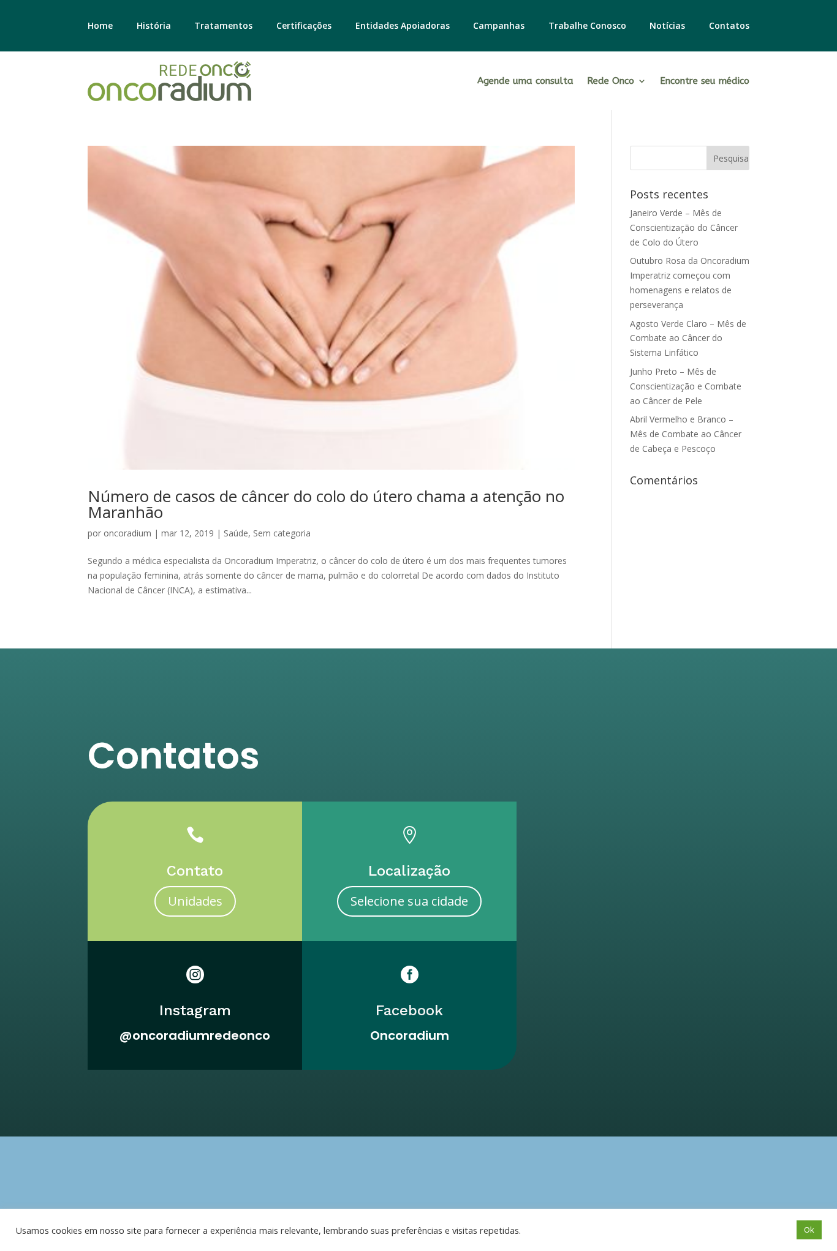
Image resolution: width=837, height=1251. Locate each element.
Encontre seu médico (704, 80)
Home (100, 26)
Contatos (729, 26)
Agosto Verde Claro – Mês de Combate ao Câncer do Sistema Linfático (688, 338)
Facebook (409, 1010)
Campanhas (499, 26)
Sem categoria (282, 533)
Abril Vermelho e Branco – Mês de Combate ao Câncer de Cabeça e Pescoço (685, 433)
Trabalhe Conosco (587, 26)
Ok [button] (809, 1229)
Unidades (195, 901)
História (154, 26)
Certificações (303, 26)
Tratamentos (223, 26)
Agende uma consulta (525, 80)
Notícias (667, 26)
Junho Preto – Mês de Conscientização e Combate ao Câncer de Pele (685, 386)
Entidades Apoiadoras (402, 26)
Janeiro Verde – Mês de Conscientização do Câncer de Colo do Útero (684, 227)
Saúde (236, 533)
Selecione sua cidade (409, 901)
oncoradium (127, 533)
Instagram (195, 1010)
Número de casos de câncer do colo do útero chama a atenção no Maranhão (326, 504)
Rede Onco (610, 80)
